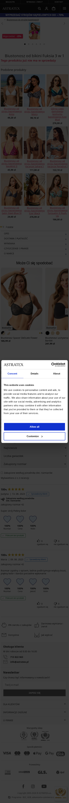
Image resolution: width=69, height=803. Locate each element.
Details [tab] (35, 373)
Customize (33, 436)
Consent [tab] (12, 373)
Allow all (34, 426)
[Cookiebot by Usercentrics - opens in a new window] (51, 365)
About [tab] (56, 373)
